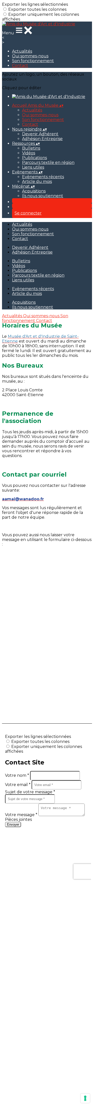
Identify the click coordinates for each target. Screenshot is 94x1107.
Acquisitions (34, 191)
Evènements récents (43, 176)
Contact (20, 65)
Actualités (22, 51)
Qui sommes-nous (30, 56)
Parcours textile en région (48, 162)
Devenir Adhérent (40, 134)
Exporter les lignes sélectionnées (35, 4)
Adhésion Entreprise (42, 138)
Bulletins (31, 148)
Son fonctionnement (33, 60)
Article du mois (37, 181)
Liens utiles (33, 167)
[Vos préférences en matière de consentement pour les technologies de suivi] (85, 1098)
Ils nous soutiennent (42, 195)
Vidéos (28, 153)
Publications (34, 157)
